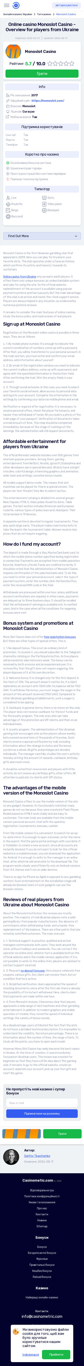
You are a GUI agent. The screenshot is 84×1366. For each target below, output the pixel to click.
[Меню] (6, 5)
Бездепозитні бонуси (42, 1253)
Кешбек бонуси (42, 1271)
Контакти (42, 1214)
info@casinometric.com (42, 1316)
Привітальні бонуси (42, 1265)
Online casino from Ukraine (19, 276)
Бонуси (42, 1247)
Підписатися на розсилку (42, 1113)
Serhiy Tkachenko (37, 1156)
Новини (42, 1220)
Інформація (30, 1355)
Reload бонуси (42, 1277)
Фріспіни (41, 1259)
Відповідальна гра (42, 1190)
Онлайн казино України (17, 14)
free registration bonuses (60, 637)
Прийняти (56, 1354)
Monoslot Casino (66, 14)
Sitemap (42, 1226)
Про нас (42, 1208)
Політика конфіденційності (41, 1196)
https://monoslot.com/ (48, 100)
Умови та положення (42, 1202)
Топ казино (44, 14)
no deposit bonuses (33, 970)
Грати (42, 73)
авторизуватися (66, 5)
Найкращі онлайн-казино (42, 1297)
